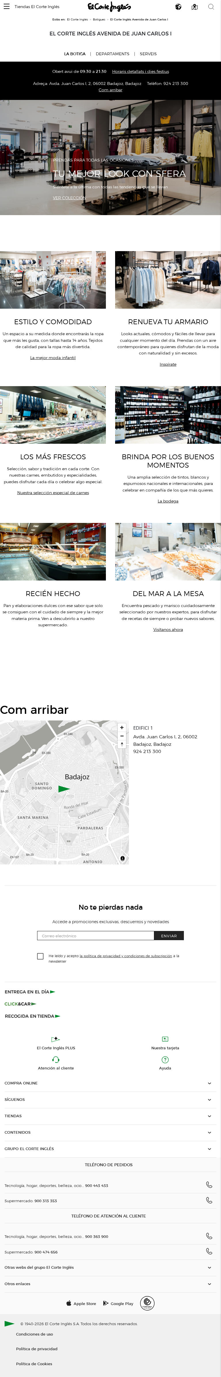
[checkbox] (40, 956)
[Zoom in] (122, 727)
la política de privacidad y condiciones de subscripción (126, 956)
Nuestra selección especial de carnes (53, 492)
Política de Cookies (34, 1363)
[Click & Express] (31, 991)
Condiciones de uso (34, 1334)
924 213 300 (175, 83)
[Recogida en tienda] (33, 1015)
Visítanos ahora (168, 629)
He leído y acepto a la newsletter (114, 958)
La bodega (168, 501)
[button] (6, 6)
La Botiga (74, 53)
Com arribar (110, 90)
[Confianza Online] (147, 1303)
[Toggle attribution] (122, 859)
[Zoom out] (122, 736)
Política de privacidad (37, 1348)
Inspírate (168, 364)
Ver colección (69, 198)
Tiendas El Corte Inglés (37, 6)
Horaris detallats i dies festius (140, 71)
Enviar (169, 935)
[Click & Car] (21, 1003)
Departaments (112, 54)
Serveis (148, 54)
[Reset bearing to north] (122, 744)
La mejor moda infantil (53, 357)
